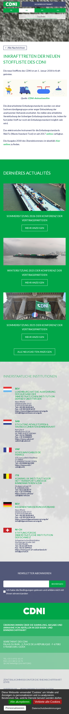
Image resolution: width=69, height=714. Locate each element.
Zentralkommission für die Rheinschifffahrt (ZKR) (32, 681)
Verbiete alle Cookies (47, 701)
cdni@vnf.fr (20, 467)
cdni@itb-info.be (22, 495)
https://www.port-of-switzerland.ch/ (31, 550)
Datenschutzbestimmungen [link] (46, 708)
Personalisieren (15, 708)
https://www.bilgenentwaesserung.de (31, 411)
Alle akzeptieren (19, 701)
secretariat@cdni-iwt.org (17, 663)
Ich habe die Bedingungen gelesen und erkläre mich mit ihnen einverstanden (35, 592)
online (49, 133)
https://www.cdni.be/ (24, 493)
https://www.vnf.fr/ (23, 465)
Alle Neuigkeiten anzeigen (34, 351)
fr (11, 10)
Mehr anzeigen (34, 228)
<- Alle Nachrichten (15, 47)
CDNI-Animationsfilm (38, 98)
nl (42, 10)
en (58, 10)
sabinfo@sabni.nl (22, 441)
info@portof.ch (21, 551)
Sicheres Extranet (44, 4)
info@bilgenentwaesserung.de (28, 413)
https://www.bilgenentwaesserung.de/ (31, 519)
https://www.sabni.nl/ (24, 439)
